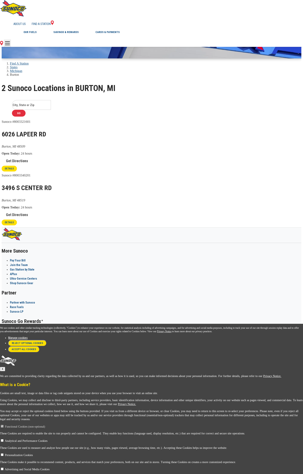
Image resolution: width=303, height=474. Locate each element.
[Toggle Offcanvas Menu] (7, 43)
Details (9, 168)
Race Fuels (17, 307)
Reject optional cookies (27, 343)
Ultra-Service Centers (23, 278)
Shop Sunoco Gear (21, 283)
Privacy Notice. (272, 376)
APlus (13, 274)
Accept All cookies (24, 349)
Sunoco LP (16, 311)
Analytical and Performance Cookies (26, 440)
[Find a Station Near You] (1, 44)
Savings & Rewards (66, 32)
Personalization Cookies (19, 455)
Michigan (16, 71)
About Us (19, 24)
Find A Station (19, 63)
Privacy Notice (164, 331)
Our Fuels (30, 32)
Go (18, 113)
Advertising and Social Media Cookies (27, 469)
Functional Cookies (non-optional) (25, 426)
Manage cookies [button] (18, 337)
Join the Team (19, 265)
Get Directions (17, 161)
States (14, 67)
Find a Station (41, 24)
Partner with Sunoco (22, 302)
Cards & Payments (107, 32)
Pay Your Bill (18, 260)
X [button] (3, 369)
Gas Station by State (22, 269)
